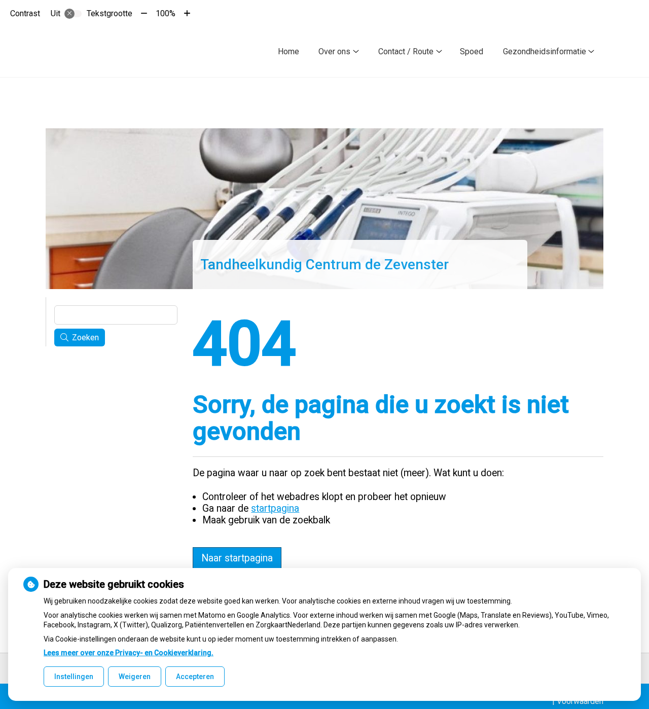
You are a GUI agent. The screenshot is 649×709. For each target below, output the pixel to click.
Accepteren (195, 676)
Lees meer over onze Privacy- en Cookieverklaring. (128, 653)
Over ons (334, 51)
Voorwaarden (580, 701)
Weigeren (135, 676)
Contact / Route (406, 51)
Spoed (471, 51)
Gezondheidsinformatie (544, 51)
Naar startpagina (237, 558)
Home (288, 51)
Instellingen (73, 676)
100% (165, 13)
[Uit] (73, 13)
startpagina (275, 508)
